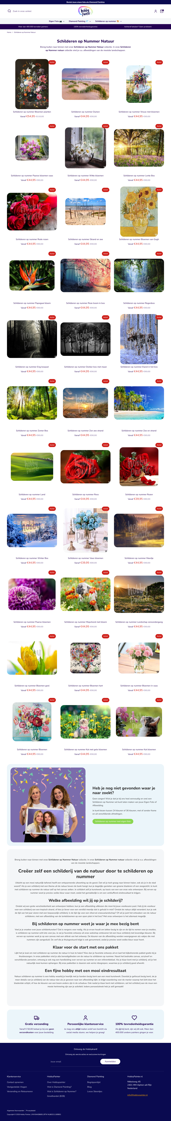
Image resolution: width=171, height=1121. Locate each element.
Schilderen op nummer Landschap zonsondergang (139, 622)
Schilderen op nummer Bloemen (32, 749)
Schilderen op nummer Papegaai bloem (32, 303)
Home (9, 32)
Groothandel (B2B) (56, 1096)
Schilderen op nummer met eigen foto (113, 821)
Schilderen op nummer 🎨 (107, 21)
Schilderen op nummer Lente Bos (139, 175)
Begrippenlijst (93, 1082)
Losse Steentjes (94, 1091)
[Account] (155, 11)
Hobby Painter (25, 1114)
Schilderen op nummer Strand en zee (85, 239)
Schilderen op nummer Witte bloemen (86, 175)
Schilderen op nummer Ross (85, 494)
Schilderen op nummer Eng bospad (32, 366)
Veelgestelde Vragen (17, 1086)
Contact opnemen (15, 1082)
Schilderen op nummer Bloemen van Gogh (139, 239)
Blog (89, 1086)
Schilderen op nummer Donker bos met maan (85, 366)
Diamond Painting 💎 (79, 21)
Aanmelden (110, 1061)
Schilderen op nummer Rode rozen (32, 239)
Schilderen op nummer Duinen (85, 111)
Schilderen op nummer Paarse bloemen (32, 622)
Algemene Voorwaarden (15, 1110)
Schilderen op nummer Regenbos (139, 303)
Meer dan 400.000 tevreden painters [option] (33, 26)
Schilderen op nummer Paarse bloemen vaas (32, 175)
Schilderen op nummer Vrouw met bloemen (139, 111)
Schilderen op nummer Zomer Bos (32, 430)
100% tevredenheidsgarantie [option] (85, 26)
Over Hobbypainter (56, 1082)
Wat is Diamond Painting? (59, 1086)
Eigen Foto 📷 (55, 21)
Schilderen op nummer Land (32, 494)
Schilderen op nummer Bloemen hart (85, 685)
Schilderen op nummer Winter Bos (32, 558)
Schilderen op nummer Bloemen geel (32, 685)
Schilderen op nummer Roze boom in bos (85, 303)
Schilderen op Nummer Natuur (25, 32)
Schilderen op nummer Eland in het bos (139, 366)
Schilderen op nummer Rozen (139, 494)
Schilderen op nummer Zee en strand (139, 430)
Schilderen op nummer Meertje (139, 558)
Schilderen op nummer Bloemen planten (32, 111)
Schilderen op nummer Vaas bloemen (85, 558)
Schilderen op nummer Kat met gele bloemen (85, 749)
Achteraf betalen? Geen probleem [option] (138, 26)
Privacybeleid (30, 1110)
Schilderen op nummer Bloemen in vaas (139, 685)
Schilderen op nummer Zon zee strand (85, 430)
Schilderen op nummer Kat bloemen (139, 749)
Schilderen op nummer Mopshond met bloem (85, 622)
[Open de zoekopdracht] (9, 11)
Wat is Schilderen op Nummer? (61, 1091)
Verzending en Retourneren (20, 1091)
